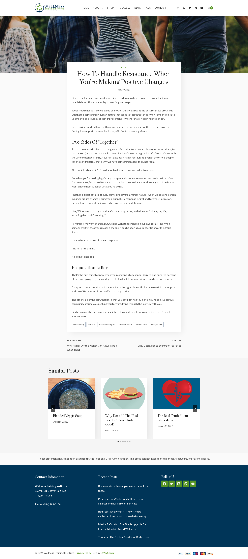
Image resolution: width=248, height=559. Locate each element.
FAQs (148, 7)
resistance (141, 324)
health (91, 324)
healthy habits (125, 324)
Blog (137, 7)
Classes (125, 7)
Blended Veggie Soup (68, 416)
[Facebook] (178, 7)
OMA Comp (107, 552)
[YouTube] (201, 7)
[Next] (195, 408)
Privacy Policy (83, 552)
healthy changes (107, 324)
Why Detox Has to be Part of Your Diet (159, 343)
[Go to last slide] (53, 408)
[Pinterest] (195, 7)
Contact (160, 7)
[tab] (118, 441)
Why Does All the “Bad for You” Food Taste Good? (121, 420)
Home (85, 7)
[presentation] (71, 393)
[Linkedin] (189, 7)
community (78, 324)
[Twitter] (184, 7)
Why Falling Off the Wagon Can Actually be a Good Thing (92, 345)
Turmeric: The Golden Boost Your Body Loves (123, 537)
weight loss (156, 324)
